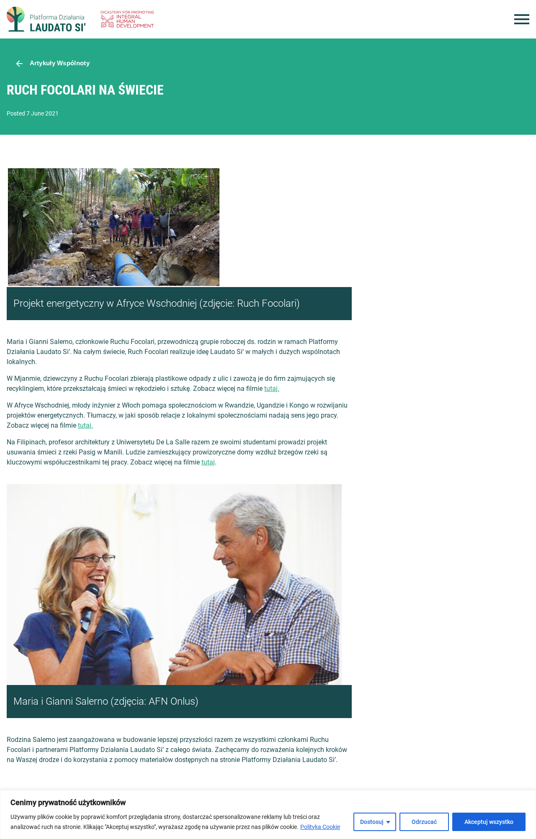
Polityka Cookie (320, 827)
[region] (268, 814)
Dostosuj (372, 821)
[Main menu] (521, 19)
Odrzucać (424, 821)
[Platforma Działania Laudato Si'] (46, 19)
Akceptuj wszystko (488, 821)
